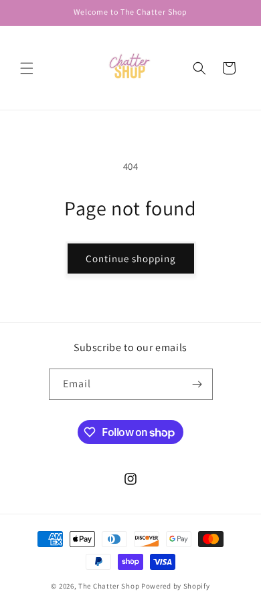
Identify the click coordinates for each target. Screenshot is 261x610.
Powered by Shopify (175, 586)
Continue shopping (131, 258)
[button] (26, 68)
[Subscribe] (197, 384)
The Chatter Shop (108, 586)
